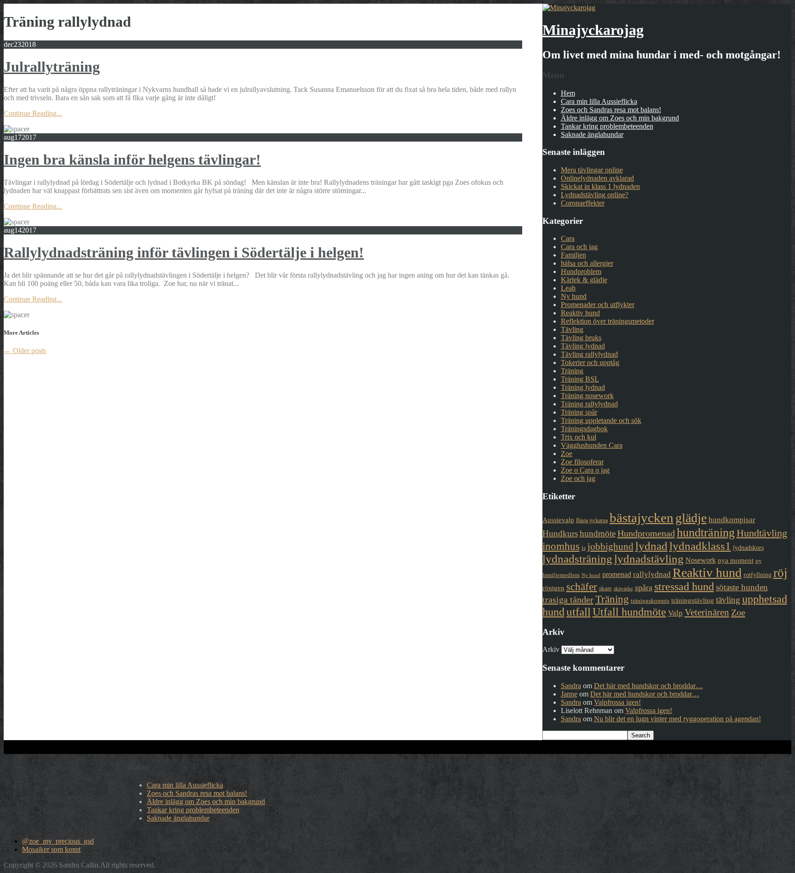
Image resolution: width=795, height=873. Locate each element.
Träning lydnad (583, 387)
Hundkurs (560, 533)
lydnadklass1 (700, 546)
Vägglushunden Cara (591, 445)
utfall (578, 611)
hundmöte (598, 533)
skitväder (623, 588)
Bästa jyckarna (592, 520)
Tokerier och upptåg (590, 362)
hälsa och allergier (587, 263)
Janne (569, 694)
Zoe (566, 453)
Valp (675, 613)
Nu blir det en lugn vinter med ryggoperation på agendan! (677, 719)
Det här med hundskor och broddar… (648, 686)
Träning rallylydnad (589, 404)
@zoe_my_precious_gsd (58, 841)
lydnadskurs (748, 547)
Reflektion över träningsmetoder (607, 321)
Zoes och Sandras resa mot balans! (611, 110)
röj (780, 573)
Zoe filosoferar (582, 462)
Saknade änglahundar (592, 134)
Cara (568, 238)
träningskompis (650, 600)
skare (605, 588)
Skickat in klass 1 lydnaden (600, 186)
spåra (643, 587)
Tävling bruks (581, 338)
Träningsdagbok (584, 429)
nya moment (736, 560)
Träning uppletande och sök (601, 420)
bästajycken (642, 517)
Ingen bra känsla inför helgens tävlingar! (132, 159)
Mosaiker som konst (51, 849)
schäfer (581, 587)
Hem (568, 93)
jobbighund (611, 546)
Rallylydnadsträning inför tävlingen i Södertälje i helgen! (184, 252)
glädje (691, 518)
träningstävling (692, 600)
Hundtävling (762, 533)
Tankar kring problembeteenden (607, 126)
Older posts (25, 350)
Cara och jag (579, 247)
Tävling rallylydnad (589, 354)
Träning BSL (580, 379)
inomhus (561, 546)
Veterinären (707, 612)
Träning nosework (587, 395)
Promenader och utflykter (597, 304)
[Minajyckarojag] (568, 7)
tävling (728, 600)
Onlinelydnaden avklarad (597, 178)
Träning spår (579, 412)
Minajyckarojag (593, 30)
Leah (568, 288)
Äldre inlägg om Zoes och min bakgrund (620, 118)
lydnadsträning (577, 559)
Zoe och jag (578, 478)
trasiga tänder (567, 599)
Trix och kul (578, 437)
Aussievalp (558, 520)
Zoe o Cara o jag (585, 470)
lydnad (651, 546)
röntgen (553, 588)
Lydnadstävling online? (594, 195)
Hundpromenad (646, 533)
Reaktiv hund (580, 313)
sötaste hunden (742, 587)
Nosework (701, 560)
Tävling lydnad (583, 346)
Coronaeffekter (583, 203)
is (584, 547)
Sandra (571, 686)
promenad (616, 574)
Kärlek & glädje (584, 280)
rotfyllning (757, 574)
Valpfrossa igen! (617, 702)
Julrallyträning (52, 66)
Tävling (572, 329)
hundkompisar (732, 519)
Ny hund (574, 296)
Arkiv (550, 649)
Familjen (573, 255)
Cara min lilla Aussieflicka (599, 101)
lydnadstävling (649, 559)
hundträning (706, 532)
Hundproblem (581, 271)
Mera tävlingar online (592, 170)
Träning (572, 371)
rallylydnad (652, 574)
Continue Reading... (33, 113)
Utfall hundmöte (629, 612)
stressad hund (684, 586)
